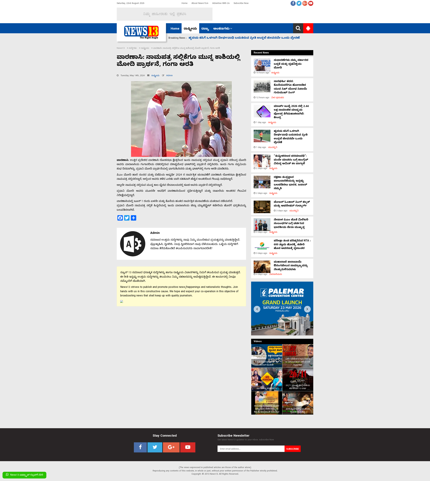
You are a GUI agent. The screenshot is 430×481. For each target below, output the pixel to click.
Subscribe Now (241, 3)
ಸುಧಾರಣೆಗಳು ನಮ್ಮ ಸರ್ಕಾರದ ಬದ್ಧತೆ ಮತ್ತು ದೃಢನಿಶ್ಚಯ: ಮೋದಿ (291, 64)
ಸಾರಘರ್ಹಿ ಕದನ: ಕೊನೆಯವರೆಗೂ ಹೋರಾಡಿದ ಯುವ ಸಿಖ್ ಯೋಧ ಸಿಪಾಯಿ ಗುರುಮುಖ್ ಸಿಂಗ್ (290, 87)
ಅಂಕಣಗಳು (221, 29)
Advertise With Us (221, 3)
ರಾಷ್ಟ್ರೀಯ (190, 29)
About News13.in (199, 3)
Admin (169, 75)
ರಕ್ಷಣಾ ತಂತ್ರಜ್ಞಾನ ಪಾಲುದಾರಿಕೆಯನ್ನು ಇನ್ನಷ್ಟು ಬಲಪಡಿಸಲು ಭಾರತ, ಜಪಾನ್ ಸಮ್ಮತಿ (290, 183)
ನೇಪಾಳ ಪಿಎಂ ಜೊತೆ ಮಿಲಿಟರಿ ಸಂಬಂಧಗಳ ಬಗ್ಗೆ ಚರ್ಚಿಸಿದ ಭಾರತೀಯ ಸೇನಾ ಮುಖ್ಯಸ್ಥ (291, 223)
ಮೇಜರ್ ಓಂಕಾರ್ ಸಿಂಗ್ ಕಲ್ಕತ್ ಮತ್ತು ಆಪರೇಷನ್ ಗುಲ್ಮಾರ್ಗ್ (292, 204)
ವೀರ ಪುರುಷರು (277, 98)
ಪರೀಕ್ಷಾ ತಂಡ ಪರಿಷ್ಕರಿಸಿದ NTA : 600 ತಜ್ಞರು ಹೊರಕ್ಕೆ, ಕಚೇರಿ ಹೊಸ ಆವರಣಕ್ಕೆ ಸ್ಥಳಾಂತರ (292, 245)
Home (184, 3)
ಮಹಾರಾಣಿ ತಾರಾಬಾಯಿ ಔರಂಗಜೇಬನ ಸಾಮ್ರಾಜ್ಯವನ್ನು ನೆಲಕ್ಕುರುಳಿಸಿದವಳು (291, 266)
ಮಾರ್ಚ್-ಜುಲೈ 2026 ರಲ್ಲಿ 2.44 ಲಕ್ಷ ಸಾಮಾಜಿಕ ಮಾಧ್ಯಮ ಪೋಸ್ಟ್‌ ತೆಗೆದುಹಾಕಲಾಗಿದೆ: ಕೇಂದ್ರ (291, 112)
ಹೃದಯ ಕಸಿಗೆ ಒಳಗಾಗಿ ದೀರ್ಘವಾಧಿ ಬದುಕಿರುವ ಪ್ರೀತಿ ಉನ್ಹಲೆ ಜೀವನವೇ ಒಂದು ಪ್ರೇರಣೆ (291, 137)
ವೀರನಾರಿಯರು (275, 274)
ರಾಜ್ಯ (205, 29)
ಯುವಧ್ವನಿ (272, 147)
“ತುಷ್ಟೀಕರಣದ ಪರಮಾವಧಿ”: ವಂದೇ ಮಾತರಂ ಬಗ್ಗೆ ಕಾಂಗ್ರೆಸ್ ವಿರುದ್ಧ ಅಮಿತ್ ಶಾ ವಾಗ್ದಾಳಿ (244, 38)
